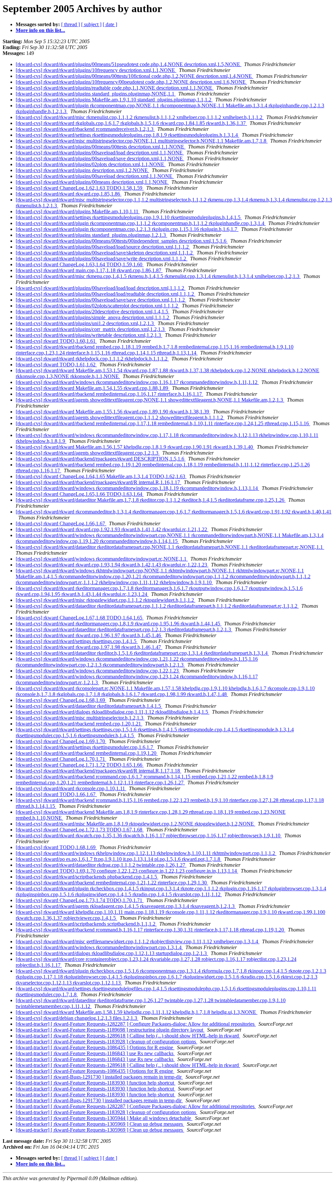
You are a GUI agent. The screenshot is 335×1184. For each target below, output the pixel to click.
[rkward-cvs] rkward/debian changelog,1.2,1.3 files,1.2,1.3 (77, 1018)
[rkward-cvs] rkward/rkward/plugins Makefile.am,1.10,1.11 (78, 211)
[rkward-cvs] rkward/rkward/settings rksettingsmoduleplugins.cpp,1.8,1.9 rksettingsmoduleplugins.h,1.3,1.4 (127, 135)
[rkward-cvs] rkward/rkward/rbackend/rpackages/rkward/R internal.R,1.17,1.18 (98, 771)
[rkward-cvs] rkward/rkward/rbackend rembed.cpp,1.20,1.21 (79, 723)
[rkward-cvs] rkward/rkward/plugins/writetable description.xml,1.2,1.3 (89, 335)
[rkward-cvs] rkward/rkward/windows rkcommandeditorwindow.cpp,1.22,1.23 (98, 670)
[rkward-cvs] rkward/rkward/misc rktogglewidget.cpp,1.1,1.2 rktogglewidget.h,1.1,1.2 (105, 600)
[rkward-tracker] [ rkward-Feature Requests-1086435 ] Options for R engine (95, 1047)
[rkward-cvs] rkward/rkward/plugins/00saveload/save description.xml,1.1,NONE (100, 158)
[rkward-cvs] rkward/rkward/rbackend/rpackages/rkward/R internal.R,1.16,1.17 (98, 482)
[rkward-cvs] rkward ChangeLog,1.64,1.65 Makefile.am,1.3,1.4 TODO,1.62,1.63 (101, 476)
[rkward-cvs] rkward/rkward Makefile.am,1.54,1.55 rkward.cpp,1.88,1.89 (92, 388)
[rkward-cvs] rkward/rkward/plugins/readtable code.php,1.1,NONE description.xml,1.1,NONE (115, 88)
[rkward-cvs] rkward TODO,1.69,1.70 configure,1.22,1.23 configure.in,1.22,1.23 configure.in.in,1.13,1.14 (127, 871)
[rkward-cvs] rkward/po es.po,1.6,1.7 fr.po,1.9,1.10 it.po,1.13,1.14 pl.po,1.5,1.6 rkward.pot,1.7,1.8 (118, 859)
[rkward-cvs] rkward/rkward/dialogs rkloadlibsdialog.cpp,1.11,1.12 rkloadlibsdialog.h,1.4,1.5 (112, 712)
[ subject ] (91, 24)
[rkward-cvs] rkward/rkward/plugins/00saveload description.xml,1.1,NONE (95, 176)
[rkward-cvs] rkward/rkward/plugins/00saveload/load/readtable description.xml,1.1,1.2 (105, 294)
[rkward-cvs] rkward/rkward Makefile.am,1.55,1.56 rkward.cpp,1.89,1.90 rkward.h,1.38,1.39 (113, 411)
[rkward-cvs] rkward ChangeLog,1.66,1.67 (61, 523)
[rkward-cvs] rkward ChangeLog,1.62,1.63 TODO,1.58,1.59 (80, 188)
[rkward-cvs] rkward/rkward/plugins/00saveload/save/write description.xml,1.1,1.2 (101, 258)
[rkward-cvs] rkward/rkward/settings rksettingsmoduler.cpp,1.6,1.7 (85, 747)
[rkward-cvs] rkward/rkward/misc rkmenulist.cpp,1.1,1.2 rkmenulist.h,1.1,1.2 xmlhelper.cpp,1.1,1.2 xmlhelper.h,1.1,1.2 (140, 117)
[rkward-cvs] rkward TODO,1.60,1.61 (56, 341)
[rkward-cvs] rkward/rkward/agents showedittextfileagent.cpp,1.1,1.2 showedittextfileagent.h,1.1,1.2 (120, 417)
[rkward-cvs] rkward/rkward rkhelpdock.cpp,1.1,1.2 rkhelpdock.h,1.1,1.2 (92, 358)
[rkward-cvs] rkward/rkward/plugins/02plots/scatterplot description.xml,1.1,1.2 (97, 305)
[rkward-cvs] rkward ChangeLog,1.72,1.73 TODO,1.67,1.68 (80, 829)
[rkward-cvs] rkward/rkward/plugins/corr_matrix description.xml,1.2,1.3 (91, 329)
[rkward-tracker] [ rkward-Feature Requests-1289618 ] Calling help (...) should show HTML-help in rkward (128, 1035)
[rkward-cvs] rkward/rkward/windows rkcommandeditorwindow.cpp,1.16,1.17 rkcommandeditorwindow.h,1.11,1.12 (137, 382)
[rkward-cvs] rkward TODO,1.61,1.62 (56, 364)
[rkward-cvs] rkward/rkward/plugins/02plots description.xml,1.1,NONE (91, 164)
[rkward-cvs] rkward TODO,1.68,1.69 (56, 847)
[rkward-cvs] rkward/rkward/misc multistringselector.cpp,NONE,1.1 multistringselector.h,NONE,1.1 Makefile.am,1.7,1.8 (142, 141)
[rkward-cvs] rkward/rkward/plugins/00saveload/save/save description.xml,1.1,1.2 (101, 300)
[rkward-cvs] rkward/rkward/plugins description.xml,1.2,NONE (82, 170)
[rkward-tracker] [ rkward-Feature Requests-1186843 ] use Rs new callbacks (95, 1053)
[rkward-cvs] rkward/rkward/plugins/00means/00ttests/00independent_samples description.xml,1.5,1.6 (122, 241)
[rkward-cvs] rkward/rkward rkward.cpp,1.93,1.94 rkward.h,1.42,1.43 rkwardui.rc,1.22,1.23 (112, 564)
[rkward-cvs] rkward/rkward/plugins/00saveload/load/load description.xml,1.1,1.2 (100, 288)
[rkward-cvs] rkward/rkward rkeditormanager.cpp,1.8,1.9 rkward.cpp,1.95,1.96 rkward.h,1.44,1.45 (118, 623)
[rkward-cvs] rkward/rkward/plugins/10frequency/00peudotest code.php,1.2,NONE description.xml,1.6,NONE (131, 82)
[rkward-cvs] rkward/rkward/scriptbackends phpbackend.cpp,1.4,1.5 (87, 876)
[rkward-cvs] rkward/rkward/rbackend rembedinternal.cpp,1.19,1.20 (87, 753)
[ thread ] (70, 24)
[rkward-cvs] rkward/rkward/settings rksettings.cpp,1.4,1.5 (77, 641)
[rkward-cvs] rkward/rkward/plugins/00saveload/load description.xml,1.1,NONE (100, 152)
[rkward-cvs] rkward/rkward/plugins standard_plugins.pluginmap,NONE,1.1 (96, 93)
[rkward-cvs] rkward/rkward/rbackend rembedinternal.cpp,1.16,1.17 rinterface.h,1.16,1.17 (109, 394)
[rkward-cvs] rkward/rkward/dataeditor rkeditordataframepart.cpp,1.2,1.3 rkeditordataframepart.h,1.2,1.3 (124, 629)
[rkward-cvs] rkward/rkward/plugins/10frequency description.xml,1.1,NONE (96, 70)
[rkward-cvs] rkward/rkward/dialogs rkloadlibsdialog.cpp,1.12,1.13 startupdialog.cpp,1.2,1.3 (112, 953)
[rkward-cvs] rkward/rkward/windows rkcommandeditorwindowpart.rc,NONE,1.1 (102, 559)
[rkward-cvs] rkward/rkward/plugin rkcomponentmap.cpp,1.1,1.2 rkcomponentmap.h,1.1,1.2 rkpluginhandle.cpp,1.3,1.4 (141, 223)
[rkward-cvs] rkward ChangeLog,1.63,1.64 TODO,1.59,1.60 (80, 264)
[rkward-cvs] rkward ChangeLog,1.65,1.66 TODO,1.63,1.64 (80, 494)
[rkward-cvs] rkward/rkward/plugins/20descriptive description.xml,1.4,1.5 (92, 311)
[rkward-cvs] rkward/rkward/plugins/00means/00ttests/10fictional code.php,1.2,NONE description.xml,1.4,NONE (134, 76)
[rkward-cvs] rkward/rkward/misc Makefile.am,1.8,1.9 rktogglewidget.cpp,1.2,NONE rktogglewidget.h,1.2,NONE (135, 824)
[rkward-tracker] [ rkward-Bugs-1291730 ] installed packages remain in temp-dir (99, 1077)
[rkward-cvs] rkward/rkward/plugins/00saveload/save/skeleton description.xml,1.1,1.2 (105, 252)
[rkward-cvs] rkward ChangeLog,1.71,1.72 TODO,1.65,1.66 (80, 765)
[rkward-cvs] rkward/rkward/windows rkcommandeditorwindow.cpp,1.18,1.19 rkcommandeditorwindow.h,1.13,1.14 (137, 488)
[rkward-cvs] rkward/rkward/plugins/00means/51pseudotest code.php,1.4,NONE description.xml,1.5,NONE (128, 64)
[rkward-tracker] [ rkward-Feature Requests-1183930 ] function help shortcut (95, 1083)
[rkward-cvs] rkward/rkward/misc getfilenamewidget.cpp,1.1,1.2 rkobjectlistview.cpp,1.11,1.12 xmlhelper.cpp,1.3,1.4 (137, 941)
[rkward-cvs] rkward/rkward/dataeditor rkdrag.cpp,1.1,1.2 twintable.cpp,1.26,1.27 (101, 865)
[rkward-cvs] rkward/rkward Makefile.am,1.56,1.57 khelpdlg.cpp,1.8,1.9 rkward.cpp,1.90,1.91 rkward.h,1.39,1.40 (135, 447)
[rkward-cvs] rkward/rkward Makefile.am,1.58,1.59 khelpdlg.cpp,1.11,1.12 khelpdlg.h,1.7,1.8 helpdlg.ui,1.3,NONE (136, 1012)
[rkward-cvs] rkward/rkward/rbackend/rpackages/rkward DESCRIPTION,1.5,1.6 (100, 458)
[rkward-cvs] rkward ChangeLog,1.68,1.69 (61, 700)
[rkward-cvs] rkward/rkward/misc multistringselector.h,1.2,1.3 (80, 718)
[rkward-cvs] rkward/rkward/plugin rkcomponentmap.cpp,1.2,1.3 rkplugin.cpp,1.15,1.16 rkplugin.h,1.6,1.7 (127, 229)
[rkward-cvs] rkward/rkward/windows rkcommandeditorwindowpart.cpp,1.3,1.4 (99, 947)
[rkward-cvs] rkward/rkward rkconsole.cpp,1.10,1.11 (71, 788)
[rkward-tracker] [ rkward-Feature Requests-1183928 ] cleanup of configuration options (106, 1041)
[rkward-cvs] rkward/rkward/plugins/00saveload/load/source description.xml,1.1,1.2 (103, 247)
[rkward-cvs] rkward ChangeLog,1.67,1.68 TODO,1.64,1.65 (80, 617)
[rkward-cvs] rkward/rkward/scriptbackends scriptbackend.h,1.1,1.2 (86, 924)
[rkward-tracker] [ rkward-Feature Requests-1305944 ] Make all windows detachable (104, 1118)
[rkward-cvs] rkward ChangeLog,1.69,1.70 (61, 741)
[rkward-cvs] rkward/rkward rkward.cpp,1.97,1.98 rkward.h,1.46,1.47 (89, 647)
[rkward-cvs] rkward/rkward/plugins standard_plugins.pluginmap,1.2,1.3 (91, 235)
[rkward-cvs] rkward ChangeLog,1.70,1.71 (61, 759)
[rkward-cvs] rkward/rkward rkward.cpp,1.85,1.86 (68, 194)
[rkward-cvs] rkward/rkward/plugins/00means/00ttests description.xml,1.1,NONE (100, 146)
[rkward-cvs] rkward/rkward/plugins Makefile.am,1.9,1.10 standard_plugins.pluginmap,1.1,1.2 (114, 99)
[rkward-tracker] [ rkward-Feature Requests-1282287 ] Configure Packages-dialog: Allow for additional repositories (136, 1024)
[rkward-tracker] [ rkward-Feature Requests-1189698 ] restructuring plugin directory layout (110, 1030)
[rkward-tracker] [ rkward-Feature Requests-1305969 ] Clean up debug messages (100, 1124)
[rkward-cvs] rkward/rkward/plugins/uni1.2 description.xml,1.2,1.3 (85, 323)
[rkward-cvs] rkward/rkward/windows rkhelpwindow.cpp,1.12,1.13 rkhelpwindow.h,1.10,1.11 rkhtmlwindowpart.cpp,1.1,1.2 (146, 853)
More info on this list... (40, 30)
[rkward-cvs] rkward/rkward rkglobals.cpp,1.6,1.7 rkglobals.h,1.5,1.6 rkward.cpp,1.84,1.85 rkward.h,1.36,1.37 (131, 123)
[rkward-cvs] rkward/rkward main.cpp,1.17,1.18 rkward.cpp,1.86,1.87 (89, 270)
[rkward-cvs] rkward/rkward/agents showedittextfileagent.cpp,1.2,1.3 (88, 453)
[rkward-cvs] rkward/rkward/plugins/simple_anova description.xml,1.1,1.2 (93, 317)
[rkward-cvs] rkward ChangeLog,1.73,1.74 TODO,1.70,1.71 (80, 900)
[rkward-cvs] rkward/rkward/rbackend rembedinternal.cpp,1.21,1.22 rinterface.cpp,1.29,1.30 (112, 882)
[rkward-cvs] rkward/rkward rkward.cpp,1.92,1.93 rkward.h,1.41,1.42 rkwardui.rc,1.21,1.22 (112, 529)
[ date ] (110, 24)
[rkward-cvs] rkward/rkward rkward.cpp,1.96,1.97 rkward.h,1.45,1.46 (89, 635)
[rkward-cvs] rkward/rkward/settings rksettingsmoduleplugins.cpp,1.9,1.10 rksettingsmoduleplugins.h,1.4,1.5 (129, 217)
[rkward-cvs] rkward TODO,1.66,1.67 (56, 794)
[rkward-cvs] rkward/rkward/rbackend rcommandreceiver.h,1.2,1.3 (85, 129)
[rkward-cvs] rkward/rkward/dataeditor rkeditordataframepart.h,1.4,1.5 (89, 706)
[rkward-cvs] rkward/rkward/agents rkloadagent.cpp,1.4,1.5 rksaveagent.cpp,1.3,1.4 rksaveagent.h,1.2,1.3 (126, 906)
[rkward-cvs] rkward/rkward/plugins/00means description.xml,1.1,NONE (92, 182)
